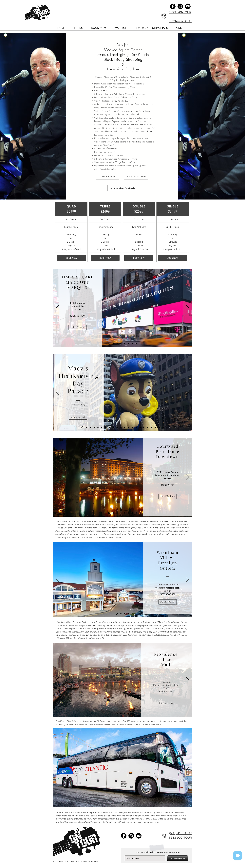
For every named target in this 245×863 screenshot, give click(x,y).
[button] (122, 188)
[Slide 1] (109, 344)
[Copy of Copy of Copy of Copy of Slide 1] (128, 427)
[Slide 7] (132, 343)
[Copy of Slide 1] (86, 427)
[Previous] (57, 308)
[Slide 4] (121, 343)
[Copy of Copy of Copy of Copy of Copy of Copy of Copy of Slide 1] (155, 427)
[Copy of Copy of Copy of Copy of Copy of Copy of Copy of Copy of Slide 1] (163, 427)
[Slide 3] (117, 343)
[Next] (187, 308)
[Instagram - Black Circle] (180, 6)
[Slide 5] (124, 343)
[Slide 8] (136, 343)
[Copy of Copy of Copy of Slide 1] (124, 427)
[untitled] (188, 6)
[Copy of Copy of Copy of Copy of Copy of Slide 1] (132, 427)
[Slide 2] (113, 343)
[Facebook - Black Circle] (173, 6)
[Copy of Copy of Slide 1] (121, 427)
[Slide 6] (128, 343)
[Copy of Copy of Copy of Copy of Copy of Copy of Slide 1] (151, 427)
